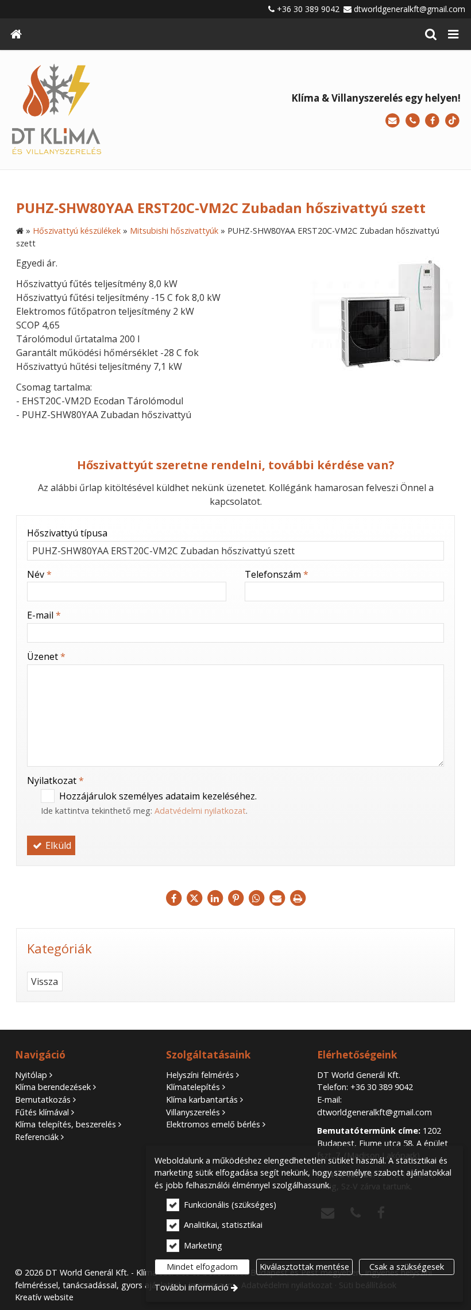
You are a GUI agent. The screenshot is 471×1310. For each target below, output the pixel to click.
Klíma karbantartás (202, 1099)
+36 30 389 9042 (308, 8)
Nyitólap (31, 1074)
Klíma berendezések (53, 1086)
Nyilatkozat (55, 780)
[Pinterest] (235, 898)
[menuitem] (16, 34)
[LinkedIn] (215, 898)
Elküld (57, 845)
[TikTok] (452, 121)
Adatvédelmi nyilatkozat (200, 810)
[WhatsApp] (256, 898)
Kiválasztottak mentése (304, 1266)
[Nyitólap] (16, 34)
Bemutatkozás (43, 1099)
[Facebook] (432, 121)
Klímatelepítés (193, 1086)
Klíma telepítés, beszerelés (65, 1124)
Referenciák (37, 1136)
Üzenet (46, 656)
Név (39, 574)
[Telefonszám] (412, 121)
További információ (192, 1287)
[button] (453, 34)
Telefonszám (276, 574)
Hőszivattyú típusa (67, 533)
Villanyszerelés (193, 1112)
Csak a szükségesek (406, 1266)
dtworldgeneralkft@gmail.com (409, 8)
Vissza (44, 981)
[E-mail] (392, 121)
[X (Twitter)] (194, 898)
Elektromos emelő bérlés (213, 1124)
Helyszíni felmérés (200, 1074)
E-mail (44, 615)
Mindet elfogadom (202, 1266)
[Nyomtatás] (297, 898)
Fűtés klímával (42, 1112)
